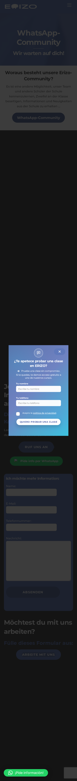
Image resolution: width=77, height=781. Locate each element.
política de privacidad (44, 413)
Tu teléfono (22, 398)
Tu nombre (22, 383)
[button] (26, 773)
